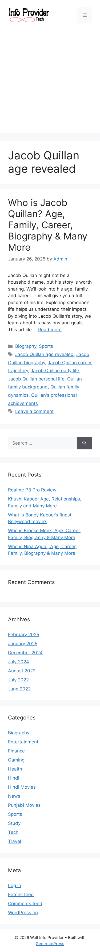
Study (14, 823)
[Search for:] (42, 443)
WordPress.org (23, 912)
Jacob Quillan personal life (36, 379)
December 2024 (25, 652)
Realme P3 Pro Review (32, 489)
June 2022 (19, 689)
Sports (46, 346)
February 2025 (23, 634)
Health (15, 769)
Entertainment (23, 741)
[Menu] (84, 15)
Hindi (13, 778)
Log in (14, 885)
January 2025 (22, 643)
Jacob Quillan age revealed (44, 354)
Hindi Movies (22, 787)
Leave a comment (34, 411)
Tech (13, 832)
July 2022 (18, 679)
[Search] (84, 443)
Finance (16, 751)
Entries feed (21, 894)
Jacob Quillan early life (55, 370)
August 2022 (21, 670)
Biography (25, 346)
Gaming (16, 760)
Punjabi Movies (24, 805)
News (14, 796)
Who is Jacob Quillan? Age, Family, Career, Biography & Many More (47, 225)
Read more (50, 329)
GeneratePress (50, 943)
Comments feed (25, 903)
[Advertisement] (50, 83)
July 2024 (18, 661)
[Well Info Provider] (29, 15)
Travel (14, 841)
